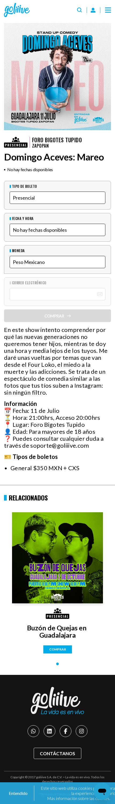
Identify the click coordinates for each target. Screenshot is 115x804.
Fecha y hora (23, 218)
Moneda (18, 250)
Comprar (57, 649)
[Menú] (108, 10)
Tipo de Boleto (24, 186)
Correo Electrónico (29, 282)
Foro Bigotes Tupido (57, 140)
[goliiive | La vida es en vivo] (17, 10)
